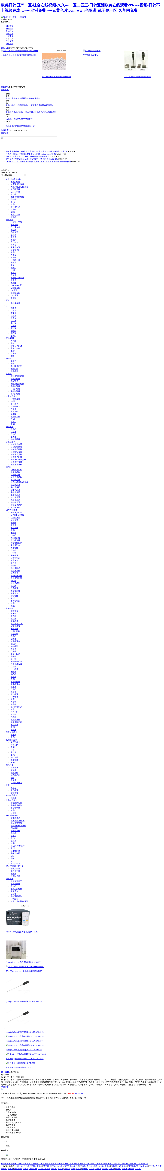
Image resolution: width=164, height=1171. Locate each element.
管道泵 (13, 318)
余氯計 (13, 424)
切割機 (13, 432)
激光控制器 (15, 869)
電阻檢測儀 (15, 684)
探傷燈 (13, 280)
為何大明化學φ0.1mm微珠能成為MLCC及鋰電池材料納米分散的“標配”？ (36, 151)
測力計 (13, 838)
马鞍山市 (33, 1169)
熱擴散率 (14, 768)
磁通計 (13, 644)
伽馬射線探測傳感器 (19, 482)
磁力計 (13, 848)
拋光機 (13, 704)
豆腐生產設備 (16, 664)
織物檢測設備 (11, 795)
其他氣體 (14, 757)
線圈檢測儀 (15, 641)
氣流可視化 (15, 742)
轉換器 (13, 788)
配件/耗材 (10, 338)
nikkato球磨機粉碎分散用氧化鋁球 (56, 77)
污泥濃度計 (15, 399)
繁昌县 (85, 1169)
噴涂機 (13, 616)
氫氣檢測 (14, 760)
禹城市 (47, 1169)
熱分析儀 (14, 773)
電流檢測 (14, 790)
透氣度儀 (14, 891)
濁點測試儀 (15, 568)
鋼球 (12, 364)
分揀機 (13, 535)
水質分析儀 (15, 417)
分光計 (13, 268)
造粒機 (13, 886)
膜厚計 (13, 530)
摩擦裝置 (14, 520)
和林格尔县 (143, 1166)
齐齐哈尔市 (133, 1166)
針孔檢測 (14, 669)
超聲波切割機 (16, 457)
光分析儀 (14, 242)
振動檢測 (14, 694)
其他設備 (9, 608)
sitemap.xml (78, 1093)
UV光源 (14, 290)
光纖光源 (14, 232)
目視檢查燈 (15, 250)
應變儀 (13, 533)
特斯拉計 (14, 646)
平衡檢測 (14, 555)
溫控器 (13, 833)
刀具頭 (13, 341)
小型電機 (14, 793)
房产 (73, 1169)
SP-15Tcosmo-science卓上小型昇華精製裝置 (24, 971)
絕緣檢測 (14, 629)
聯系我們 (9, 44)
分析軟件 (14, 697)
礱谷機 (13, 199)
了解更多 (5, 1087)
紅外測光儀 (15, 227)
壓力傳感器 (15, 480)
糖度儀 (13, 692)
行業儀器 (9, 879)
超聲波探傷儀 (16, 452)
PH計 (13, 401)
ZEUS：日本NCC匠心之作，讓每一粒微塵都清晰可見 (28, 156)
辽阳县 (41, 1169)
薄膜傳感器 (15, 475)
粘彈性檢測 (15, 558)
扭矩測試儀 (15, 851)
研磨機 (13, 429)
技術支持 (9, 36)
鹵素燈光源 (15, 247)
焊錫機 (13, 636)
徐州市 (10, 1169)
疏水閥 (13, 414)
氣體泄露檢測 (16, 722)
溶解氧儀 (14, 404)
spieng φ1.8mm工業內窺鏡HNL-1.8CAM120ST (25, 1032)
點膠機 (13, 689)
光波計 (13, 230)
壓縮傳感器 (15, 492)
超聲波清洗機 (16, 465)
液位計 (13, 419)
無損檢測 (14, 725)
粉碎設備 (9, 427)
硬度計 (9, 300)
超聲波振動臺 (16, 512)
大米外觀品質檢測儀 (19, 187)
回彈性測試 (15, 518)
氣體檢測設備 (11, 740)
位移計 (13, 598)
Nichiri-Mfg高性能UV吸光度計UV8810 (22, 932)
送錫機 (13, 639)
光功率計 (14, 828)
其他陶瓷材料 (16, 366)
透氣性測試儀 (16, 576)
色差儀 (13, 275)
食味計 (13, 212)
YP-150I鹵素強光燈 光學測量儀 (137, 77)
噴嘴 (12, 356)
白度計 (13, 204)
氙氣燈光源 (15, 293)
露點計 (13, 586)
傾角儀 (13, 523)
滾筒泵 (13, 336)
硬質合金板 (15, 348)
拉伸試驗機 (15, 394)
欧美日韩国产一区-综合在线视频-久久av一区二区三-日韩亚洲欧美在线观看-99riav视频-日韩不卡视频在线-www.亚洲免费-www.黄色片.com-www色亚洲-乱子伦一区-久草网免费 (74, 1164)
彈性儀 (13, 581)
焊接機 (13, 656)
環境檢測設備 (11, 732)
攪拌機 (13, 730)
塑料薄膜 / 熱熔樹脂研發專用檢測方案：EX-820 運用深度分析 (32, 159)
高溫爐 (13, 780)
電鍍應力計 (15, 871)
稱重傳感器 (15, 495)
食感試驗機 (15, 182)
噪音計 (13, 737)
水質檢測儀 (15, 720)
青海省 (105, 1169)
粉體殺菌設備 (16, 803)
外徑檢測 (14, 528)
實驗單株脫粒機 (17, 197)
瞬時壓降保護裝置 (18, 826)
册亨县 (53, 1166)
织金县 (25, 1169)
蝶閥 (12, 858)
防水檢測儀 (15, 818)
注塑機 (13, 667)
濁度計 (13, 240)
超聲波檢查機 (16, 462)
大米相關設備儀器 (13, 179)
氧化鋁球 (14, 369)
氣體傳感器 (15, 472)
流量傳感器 (15, 500)
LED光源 (14, 295)
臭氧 (12, 750)
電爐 (12, 778)
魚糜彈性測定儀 (17, 184)
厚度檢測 (14, 588)
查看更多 (5, 90)
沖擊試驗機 (15, 389)
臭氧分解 (14, 745)
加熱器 (13, 770)
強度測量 (14, 560)
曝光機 (13, 874)
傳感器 (9, 467)
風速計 (13, 755)
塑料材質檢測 (16, 707)
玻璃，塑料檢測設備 (19, 901)
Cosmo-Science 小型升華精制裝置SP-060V (23, 962)
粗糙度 (13, 836)
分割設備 (14, 634)
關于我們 (9, 29)
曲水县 (101, 1166)
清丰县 (4, 1169)
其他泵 (13, 323)
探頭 (12, 343)
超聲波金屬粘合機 (18, 459)
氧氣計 (13, 762)
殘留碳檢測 (15, 406)
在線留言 (9, 41)
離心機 (13, 674)
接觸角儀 (14, 593)
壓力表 (13, 752)
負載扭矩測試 (16, 543)
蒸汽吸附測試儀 (17, 515)
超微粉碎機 (15, 439)
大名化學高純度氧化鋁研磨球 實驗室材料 (18, 55)
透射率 (13, 235)
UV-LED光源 (16, 285)
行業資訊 (9, 34)
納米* (13, 351)
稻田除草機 (15, 189)
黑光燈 (13, 283)
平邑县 (152, 1166)
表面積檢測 (15, 601)
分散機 (13, 553)
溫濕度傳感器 (16, 505)
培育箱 (13, 677)
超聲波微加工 (16, 881)
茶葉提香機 (15, 808)
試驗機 (9, 374)
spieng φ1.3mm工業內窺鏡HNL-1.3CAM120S (24, 1041)
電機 (8, 785)
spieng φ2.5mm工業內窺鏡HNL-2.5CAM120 (24, 1002)
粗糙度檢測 (15, 583)
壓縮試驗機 (15, 391)
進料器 (13, 619)
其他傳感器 (15, 497)
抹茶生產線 (15, 626)
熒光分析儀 (15, 831)
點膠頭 (13, 353)
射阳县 (98, 1169)
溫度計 (13, 699)
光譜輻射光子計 (17, 278)
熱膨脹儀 (14, 573)
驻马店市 (18, 1169)
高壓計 (13, 747)
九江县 (138, 1169)
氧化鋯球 (14, 371)
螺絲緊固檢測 (16, 896)
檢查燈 (13, 257)
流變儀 (13, 566)
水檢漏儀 (14, 411)
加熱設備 (9, 765)
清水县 (54, 1169)
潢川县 (20, 1166)
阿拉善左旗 (116, 1166)
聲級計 (13, 735)
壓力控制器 (15, 863)
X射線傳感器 (16, 470)
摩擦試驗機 (15, 386)
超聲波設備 (10, 442)
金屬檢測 (14, 621)
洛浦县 (78, 1169)
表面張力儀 (15, 591)
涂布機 (13, 702)
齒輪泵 (13, 308)
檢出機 (13, 714)
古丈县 (26, 1166)
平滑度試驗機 (16, 889)
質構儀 (13, 209)
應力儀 (13, 563)
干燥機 (13, 672)
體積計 (13, 606)
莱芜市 (46, 1166)
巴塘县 (83, 1166)
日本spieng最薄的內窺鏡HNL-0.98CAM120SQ (25, 1059)
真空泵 (13, 321)
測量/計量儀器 (12, 815)
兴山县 (59, 1166)
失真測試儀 (15, 545)
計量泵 (13, 310)
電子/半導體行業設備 (15, 866)
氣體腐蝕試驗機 (17, 384)
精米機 (13, 217)
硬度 (12, 709)
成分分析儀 (15, 192)
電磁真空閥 (15, 853)
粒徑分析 (14, 712)
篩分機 (13, 659)
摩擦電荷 (14, 611)
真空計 (13, 679)
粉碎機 (13, 437)
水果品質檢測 (16, 805)
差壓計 (13, 843)
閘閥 (12, 856)
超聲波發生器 (16, 444)
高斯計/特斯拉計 (17, 846)
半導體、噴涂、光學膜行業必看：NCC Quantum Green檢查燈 (31, 154)
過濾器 (13, 409)
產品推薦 (5, 48)
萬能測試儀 (15, 538)
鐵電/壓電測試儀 (17, 821)
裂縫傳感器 (15, 487)
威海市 (60, 1169)
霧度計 (13, 252)
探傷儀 (13, 649)
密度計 (13, 727)
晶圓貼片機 (15, 876)
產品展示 (9, 31)
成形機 (13, 894)
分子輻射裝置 (16, 222)
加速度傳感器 (16, 477)
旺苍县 (118, 1169)
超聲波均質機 (16, 454)
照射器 (13, 245)
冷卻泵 (13, 316)
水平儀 (13, 525)
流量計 (13, 422)
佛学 (95, 1166)
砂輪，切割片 (16, 346)
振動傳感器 (15, 485)
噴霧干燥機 (15, 682)
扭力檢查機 (15, 540)
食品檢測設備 (11, 800)
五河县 (33, 1166)
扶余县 (111, 1169)
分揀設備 (14, 899)
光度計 (13, 273)
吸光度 (13, 237)
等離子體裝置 (16, 661)
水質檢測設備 (11, 396)
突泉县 (39, 1166)
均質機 (13, 651)
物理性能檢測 (11, 510)
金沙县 (89, 1166)
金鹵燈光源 (15, 288)
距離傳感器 (15, 502)
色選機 (13, 717)
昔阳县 (107, 1166)
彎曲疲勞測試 (16, 578)
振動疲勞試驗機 (17, 376)
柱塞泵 (13, 326)
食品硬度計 (15, 303)
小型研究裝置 (16, 823)
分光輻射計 (15, 260)
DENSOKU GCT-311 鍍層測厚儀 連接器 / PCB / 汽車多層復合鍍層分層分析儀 (38, 162)
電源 (12, 265)
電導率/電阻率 (17, 624)
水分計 (13, 202)
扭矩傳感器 (15, 490)
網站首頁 (9, 26)
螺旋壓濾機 (15, 884)
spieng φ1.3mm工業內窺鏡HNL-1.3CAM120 (24, 1050)
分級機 (13, 613)
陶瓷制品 (9, 358)
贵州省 (125, 1169)
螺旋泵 (13, 313)
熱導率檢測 (15, 775)
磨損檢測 (14, 596)
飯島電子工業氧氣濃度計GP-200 (19, 1068)
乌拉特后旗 (74, 1166)
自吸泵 (13, 333)
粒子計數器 (15, 631)
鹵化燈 (13, 298)
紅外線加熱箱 (16, 783)
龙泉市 (66, 1166)
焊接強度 (14, 381)
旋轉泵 (13, 331)
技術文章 (5, 130)
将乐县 (67, 1169)
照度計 (13, 270)
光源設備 (9, 220)
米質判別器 (15, 215)
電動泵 (13, 328)
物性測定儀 (15, 207)
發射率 (13, 841)
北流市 (131, 1169)
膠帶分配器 (15, 654)
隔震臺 (13, 687)
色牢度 (13, 798)
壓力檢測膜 (15, 507)
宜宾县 (124, 1166)
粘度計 (13, 603)
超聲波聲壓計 (16, 447)
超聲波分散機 (16, 449)
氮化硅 (13, 361)
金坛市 (158, 1166)
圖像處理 (14, 225)
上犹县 (91, 1169)
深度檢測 (14, 548)
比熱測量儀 (15, 571)
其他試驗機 (15, 379)
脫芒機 (13, 194)
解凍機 (13, 813)
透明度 (13, 255)
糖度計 (13, 810)
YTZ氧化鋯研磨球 (91, 55)
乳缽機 (13, 434)
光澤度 (13, 263)
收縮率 (13, 550)
